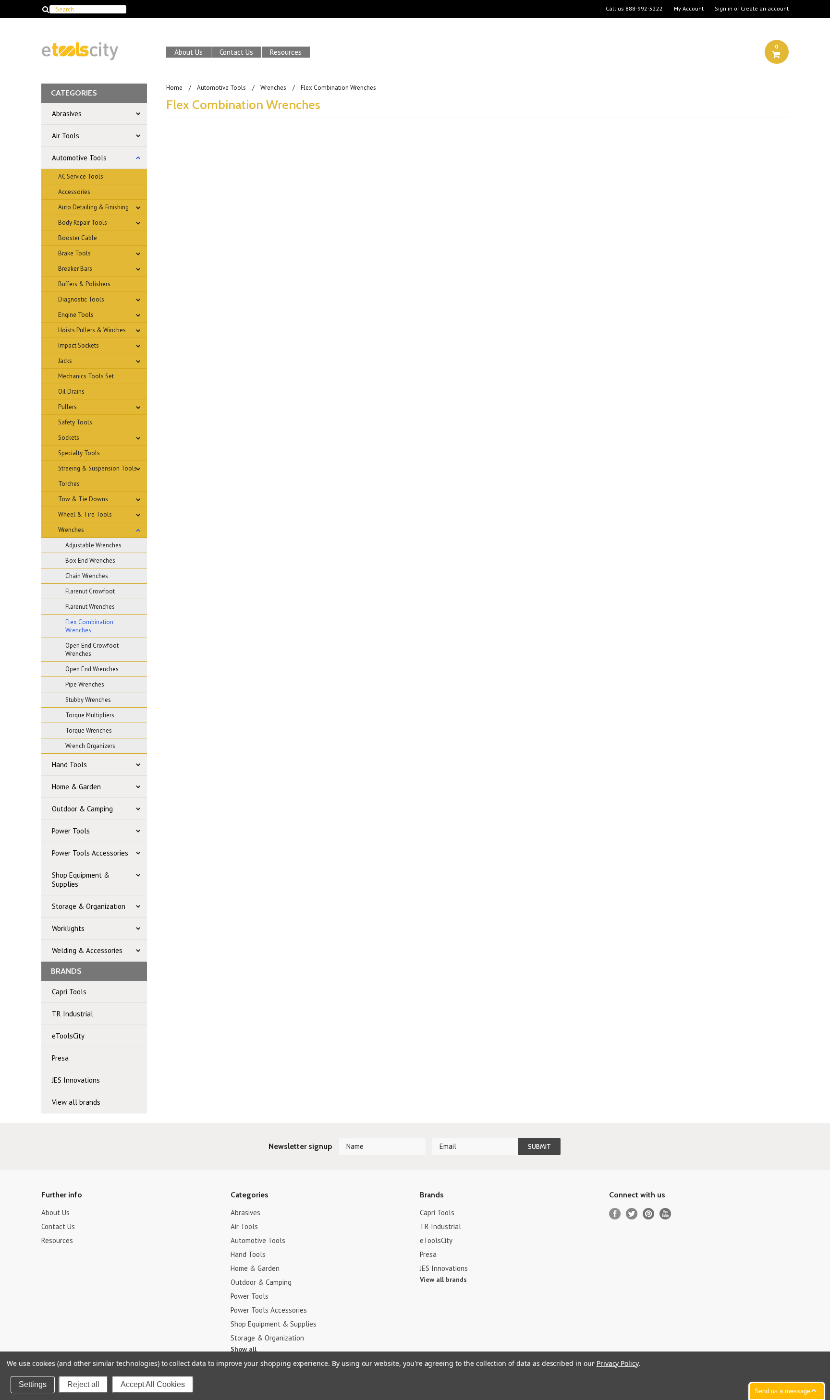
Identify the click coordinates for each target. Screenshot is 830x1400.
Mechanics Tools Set (86, 376)
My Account (689, 8)
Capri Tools (69, 991)
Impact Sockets (78, 345)
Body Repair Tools (82, 222)
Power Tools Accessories (90, 852)
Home (174, 88)
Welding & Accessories (87, 950)
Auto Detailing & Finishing (93, 207)
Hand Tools (69, 764)
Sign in (723, 8)
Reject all (83, 1384)
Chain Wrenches (86, 576)
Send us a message (782, 1391)
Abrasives (67, 113)
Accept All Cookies (153, 1384)
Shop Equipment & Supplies (81, 879)
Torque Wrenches (88, 730)
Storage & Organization (88, 906)
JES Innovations (76, 1080)
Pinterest (649, 1214)
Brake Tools (74, 253)
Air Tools (65, 135)
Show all (243, 1349)
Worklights (68, 928)
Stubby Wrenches (88, 700)
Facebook (615, 1214)
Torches (69, 484)
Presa (60, 1057)
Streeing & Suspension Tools (97, 468)
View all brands (76, 1102)
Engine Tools (76, 315)
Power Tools (71, 830)
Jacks (65, 361)
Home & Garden (76, 786)
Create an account (765, 8)
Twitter (632, 1214)
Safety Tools (75, 422)
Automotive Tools (79, 157)
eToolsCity (68, 1035)
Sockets (68, 438)
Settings (33, 1384)
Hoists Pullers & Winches (92, 330)
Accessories (74, 192)
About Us (188, 52)
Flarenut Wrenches (90, 607)
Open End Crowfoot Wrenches (92, 649)
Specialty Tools (79, 453)
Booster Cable (77, 238)
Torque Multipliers (89, 715)
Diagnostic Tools (81, 299)
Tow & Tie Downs (83, 499)
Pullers (67, 407)
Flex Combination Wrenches (89, 626)
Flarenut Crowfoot (90, 591)
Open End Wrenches (92, 669)
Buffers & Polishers (84, 284)
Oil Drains (71, 391)
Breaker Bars (75, 269)
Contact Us (236, 52)
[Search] (45, 9)
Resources (286, 52)
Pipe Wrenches (84, 684)
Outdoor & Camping (82, 808)
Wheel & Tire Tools (85, 514)
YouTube (665, 1214)
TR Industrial (72, 1013)
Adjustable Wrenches (93, 545)
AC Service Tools (80, 176)
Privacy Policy (617, 1363)
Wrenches (71, 530)
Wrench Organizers (90, 746)
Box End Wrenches (90, 560)
